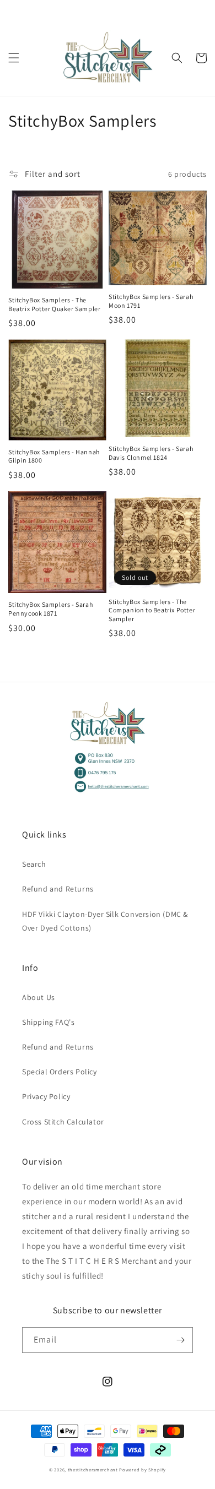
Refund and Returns (58, 889)
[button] (14, 58)
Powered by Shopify (142, 1469)
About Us (38, 997)
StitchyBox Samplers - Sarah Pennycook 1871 (50, 608)
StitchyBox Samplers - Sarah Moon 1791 (151, 300)
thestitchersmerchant (93, 1469)
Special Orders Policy (59, 1072)
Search (34, 864)
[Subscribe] (180, 1340)
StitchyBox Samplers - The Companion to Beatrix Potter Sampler (152, 610)
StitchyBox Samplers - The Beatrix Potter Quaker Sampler (54, 304)
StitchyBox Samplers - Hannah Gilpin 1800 (54, 456)
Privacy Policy (46, 1096)
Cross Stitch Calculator (63, 1122)
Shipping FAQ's (48, 1022)
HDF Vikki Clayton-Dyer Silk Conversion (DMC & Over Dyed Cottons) (105, 921)
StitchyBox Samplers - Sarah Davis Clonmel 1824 (151, 452)
